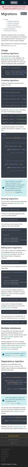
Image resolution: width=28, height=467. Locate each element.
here (25, 428)
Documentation (5, 449)
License (3, 458)
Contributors (5, 455)
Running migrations (13, 25)
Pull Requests (14, 439)
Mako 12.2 (21, 8)
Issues (15, 443)
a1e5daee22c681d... (14, 436)
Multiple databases (9, 28)
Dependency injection (10, 30)
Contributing (5, 453)
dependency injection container (10, 366)
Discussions (4, 456)
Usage (6, 19)
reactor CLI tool (11, 45)
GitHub (3, 460)
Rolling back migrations (14, 27)
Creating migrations (13, 23)
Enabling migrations (13, 21)
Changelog (4, 451)
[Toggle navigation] (24, 2)
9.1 (24, 13)
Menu (14, 2)
